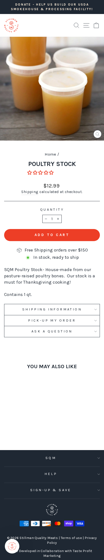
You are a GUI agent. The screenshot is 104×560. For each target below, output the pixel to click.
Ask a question (52, 331)
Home (50, 154)
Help (51, 474)
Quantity (52, 210)
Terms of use (72, 538)
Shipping (29, 192)
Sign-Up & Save (50, 490)
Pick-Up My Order (52, 320)
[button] (41, 172)
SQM (50, 458)
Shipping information (52, 309)
